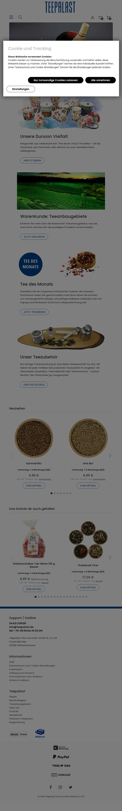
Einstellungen (20, 89)
